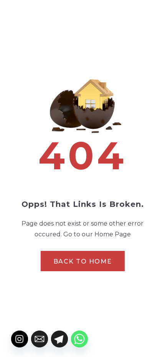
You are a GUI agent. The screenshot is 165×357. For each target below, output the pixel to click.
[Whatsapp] (79, 339)
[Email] (39, 339)
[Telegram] (59, 339)
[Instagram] (19, 339)
